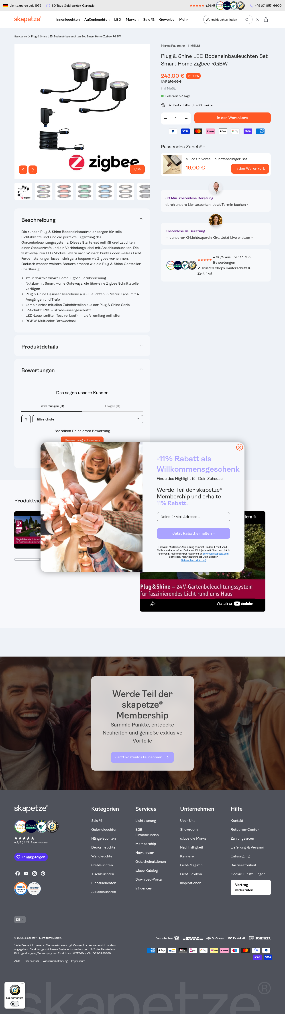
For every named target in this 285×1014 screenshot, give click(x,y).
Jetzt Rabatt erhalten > (193, 533)
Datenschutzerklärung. (193, 560)
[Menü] (22, 984)
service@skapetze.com (216, 553)
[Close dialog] (239, 447)
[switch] (14, 1003)
